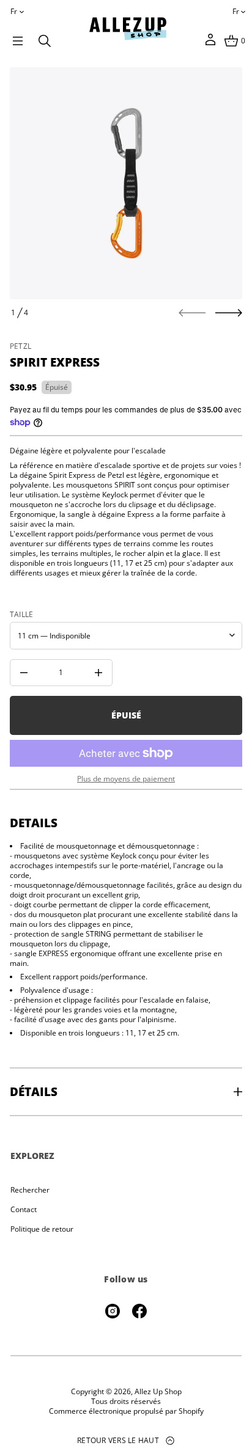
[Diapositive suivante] (228, 312)
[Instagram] (112, 1311)
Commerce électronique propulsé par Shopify (126, 1411)
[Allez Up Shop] (128, 28)
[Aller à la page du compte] (210, 43)
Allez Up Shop (158, 1392)
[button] (44, 40)
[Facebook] (139, 1311)
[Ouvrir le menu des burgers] (17, 40)
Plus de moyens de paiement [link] (126, 779)
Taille (21, 615)
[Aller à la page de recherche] (44, 40)
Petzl (20, 346)
